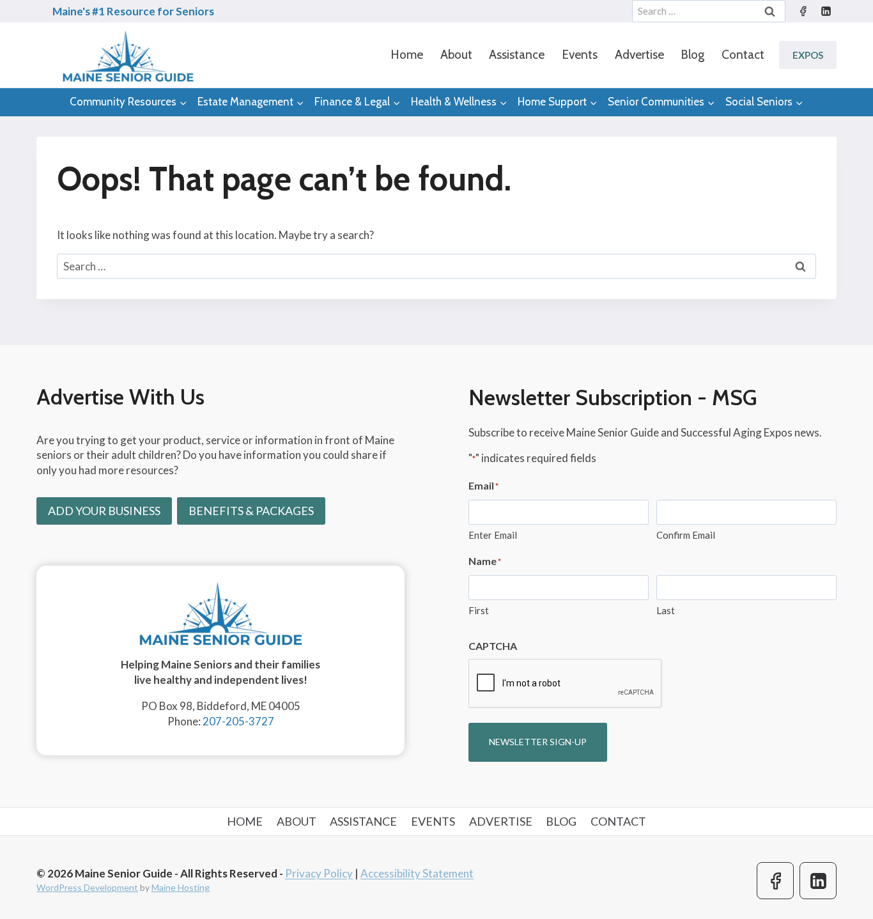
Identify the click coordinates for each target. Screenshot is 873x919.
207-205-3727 (238, 721)
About (456, 54)
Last (665, 610)
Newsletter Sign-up (538, 741)
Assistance (517, 54)
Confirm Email (685, 535)
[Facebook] (803, 11)
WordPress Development (87, 887)
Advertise (639, 54)
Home (406, 54)
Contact (743, 54)
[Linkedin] (826, 11)
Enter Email (492, 535)
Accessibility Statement (417, 873)
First (478, 610)
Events (580, 54)
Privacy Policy (319, 873)
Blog (692, 54)
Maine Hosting (180, 887)
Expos (807, 55)
